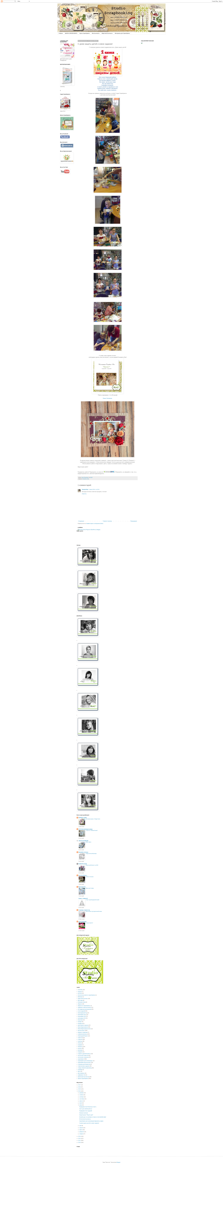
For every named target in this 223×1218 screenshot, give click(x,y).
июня (80, 1105)
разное (80, 1048)
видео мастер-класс (83, 998)
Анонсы (80, 991)
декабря (81, 1092)
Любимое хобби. (82, 817)
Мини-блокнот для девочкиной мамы (94, 911)
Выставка (80, 1000)
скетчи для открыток (83, 1055)
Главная (61, 33)
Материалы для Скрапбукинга (122, 33)
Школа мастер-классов (83, 1076)
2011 (79, 1140)
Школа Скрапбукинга (83, 1078)
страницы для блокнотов (84, 1064)
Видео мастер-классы (107, 33)
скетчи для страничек (83, 1057)
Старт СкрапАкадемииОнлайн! (92, 899)
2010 (79, 1142)
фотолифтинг (81, 1073)
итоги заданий (81, 1011)
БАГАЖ (80, 993)
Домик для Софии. (90, 888)
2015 (79, 1089)
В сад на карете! (89, 922)
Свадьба (80, 1051)
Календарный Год (82, 1012)
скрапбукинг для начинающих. (85, 1060)
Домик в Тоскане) (89, 876)
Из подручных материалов (84, 1009)
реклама (80, 1050)
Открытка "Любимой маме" (92, 830)
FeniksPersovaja (82, 863)
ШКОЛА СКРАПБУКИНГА (71, 33)
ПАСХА (80, 1043)
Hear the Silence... (82, 875)
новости (80, 1037)
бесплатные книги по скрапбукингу (86, 995)
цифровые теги (82, 1075)
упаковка (80, 1069)
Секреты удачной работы (84, 1053)
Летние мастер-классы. (85, 1119)
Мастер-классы (95, 33)
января (81, 1133)
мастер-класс (81, 1030)
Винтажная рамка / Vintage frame (93, 818)
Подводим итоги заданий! (85, 1110)
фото (79, 1071)
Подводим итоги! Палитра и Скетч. (87, 1106)
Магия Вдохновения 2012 (84, 1028)
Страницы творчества (84, 910)
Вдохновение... (82, 886)
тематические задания (83, 1066)
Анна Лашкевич (82, 921)
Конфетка (80, 1023)
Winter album (88, 842)
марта (81, 1129)
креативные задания (83, 1025)
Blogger (118, 1162)
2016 (79, 1087)
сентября (81, 1099)
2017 (79, 1085)
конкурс (80, 1021)
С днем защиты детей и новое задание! (89, 1123)
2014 (79, 1091)
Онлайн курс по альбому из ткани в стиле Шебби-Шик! (92, 1117)
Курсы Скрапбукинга (85, 33)
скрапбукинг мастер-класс (84, 1062)
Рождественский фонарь (91, 853)
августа (81, 1101)
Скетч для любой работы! (85, 1108)
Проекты (80, 1046)
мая (80, 1125)
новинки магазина (82, 1034)
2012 (79, 1138)
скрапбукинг (81, 1059)
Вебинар (80, 996)
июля (80, 1103)
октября (81, 1097)
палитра (80, 1041)
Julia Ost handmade (83, 840)
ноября (81, 1094)
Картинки (80, 1020)
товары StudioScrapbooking (85, 1068)
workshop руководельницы (85, 829)
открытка (80, 1039)
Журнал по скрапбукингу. (84, 1005)
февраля (81, 1131)
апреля (81, 1127)
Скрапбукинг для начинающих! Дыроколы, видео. (91, 1121)
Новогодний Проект (83, 1036)
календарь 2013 (82, 1018)
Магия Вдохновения (83, 1027)
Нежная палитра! (83, 1113)
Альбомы (80, 989)
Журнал (80, 1004)
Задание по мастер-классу (84, 1007)
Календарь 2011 (82, 1014)
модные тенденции (83, 1032)
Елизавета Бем (82, 1002)
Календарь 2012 (82, 1016)
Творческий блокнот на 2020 (92, 865)
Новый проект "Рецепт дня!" (86, 1115)
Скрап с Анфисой (83, 898)
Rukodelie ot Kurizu (83, 852)
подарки (80, 1044)
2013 (79, 1136)
